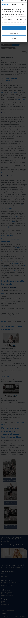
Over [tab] (23, 4)
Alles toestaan (14, 27)
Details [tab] (14, 4)
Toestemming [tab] (5, 4)
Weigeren (14, 38)
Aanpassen (13, 33)
